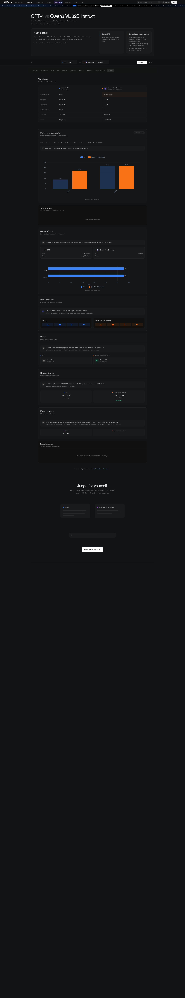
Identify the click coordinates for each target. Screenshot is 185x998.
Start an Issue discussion (102, 469)
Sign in (174, 2)
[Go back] (31, 62)
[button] (75, 62)
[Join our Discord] (82, 2)
